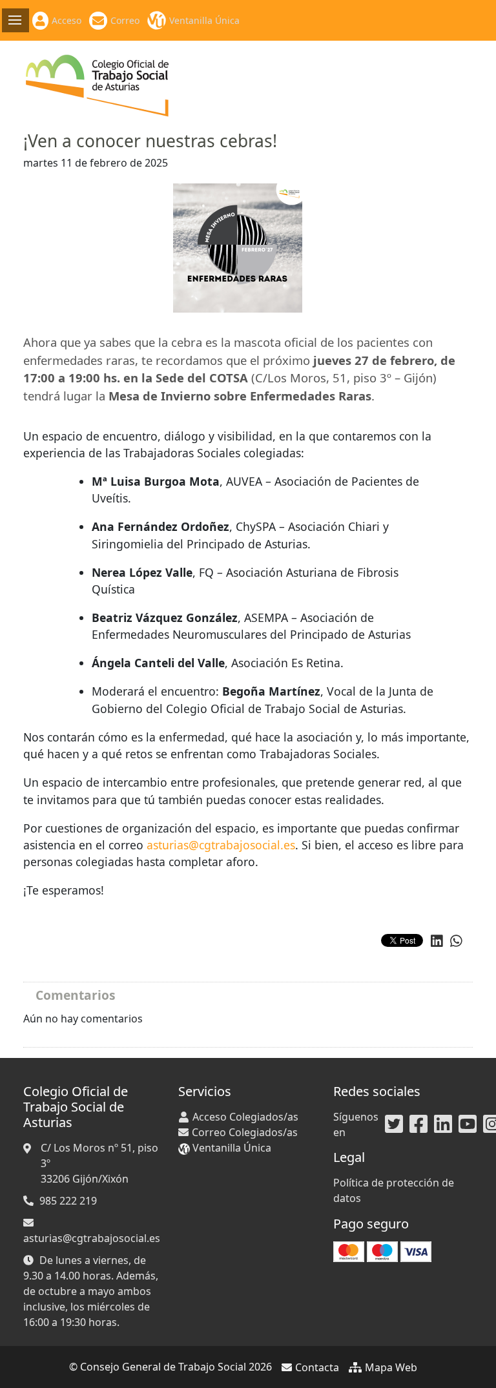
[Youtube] (468, 1124)
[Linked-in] (443, 1124)
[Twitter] (394, 1124)
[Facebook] (418, 1124)
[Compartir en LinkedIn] (437, 941)
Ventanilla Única (204, 20)
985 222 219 (68, 1201)
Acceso (66, 20)
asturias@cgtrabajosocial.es (221, 845)
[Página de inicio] (97, 85)
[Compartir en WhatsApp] (456, 941)
